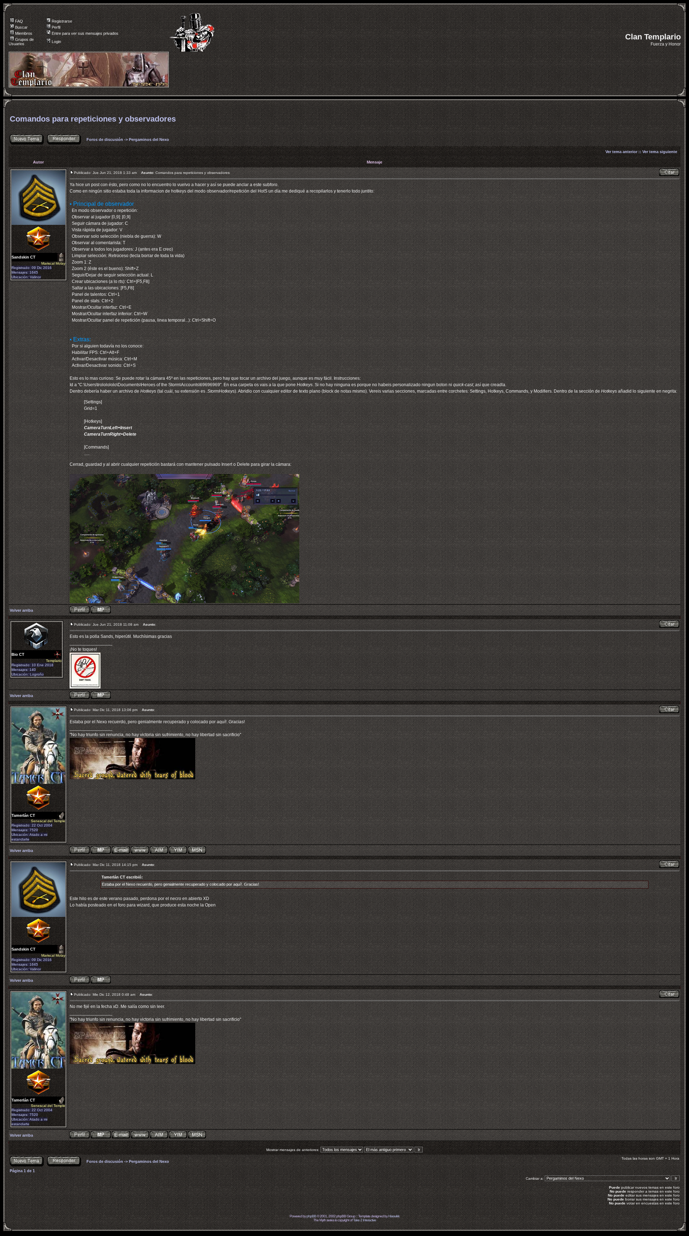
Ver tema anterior (621, 152)
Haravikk (393, 1216)
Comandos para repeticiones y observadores (93, 118)
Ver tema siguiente (659, 152)
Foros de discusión (104, 139)
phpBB (311, 1216)
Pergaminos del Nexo (149, 139)
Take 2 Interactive (364, 1220)
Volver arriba (21, 610)
